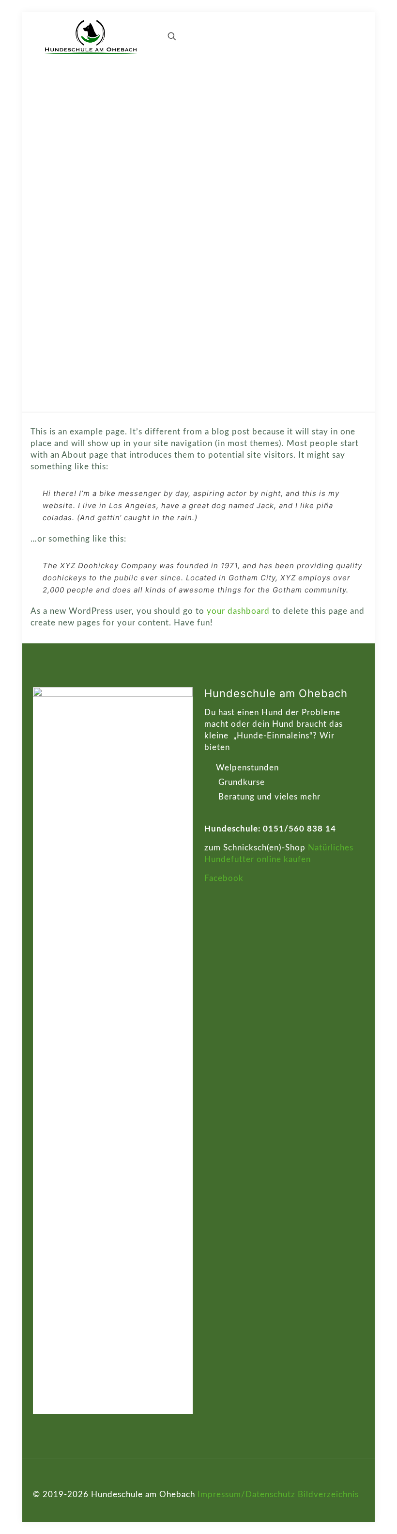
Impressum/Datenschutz (246, 1494)
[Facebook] (349, 1506)
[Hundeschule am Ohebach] (91, 36)
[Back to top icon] (354, 1479)
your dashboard (238, 611)
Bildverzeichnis (328, 1494)
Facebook (224, 878)
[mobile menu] (138, 36)
